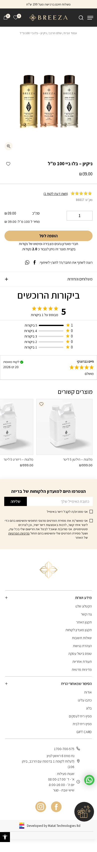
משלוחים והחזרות (80, 279)
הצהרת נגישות (82, 645)
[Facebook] (56, 807)
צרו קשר (86, 614)
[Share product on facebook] (35, 262)
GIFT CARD (84, 731)
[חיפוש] (81, 17)
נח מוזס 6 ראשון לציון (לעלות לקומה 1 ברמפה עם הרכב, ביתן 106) (48, 761)
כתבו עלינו (85, 700)
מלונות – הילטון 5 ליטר (78, 459)
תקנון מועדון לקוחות (78, 629)
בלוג (89, 708)
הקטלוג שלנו (83, 606)
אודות (88, 692)
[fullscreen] (8, 146)
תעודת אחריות (82, 661)
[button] (8, 164)
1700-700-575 (64, 748)
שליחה (15, 501)
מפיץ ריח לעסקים (80, 716)
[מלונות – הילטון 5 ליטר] (64, 427)
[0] (5, 17)
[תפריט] (90, 17)
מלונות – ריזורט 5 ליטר (18, 459)
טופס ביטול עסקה (80, 653)
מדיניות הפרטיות (19, 533)
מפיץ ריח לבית (82, 723)
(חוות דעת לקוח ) (56, 193)
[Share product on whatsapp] (27, 262)
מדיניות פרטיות (82, 669)
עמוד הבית (70, 33)
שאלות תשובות (82, 637)
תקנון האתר (84, 622)
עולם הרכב (55, 33)
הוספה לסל (48, 236)
